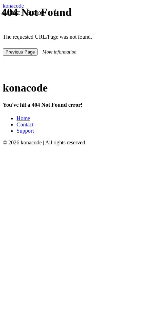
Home (23, 118)
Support (25, 131)
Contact (25, 124)
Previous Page (20, 52)
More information (59, 52)
